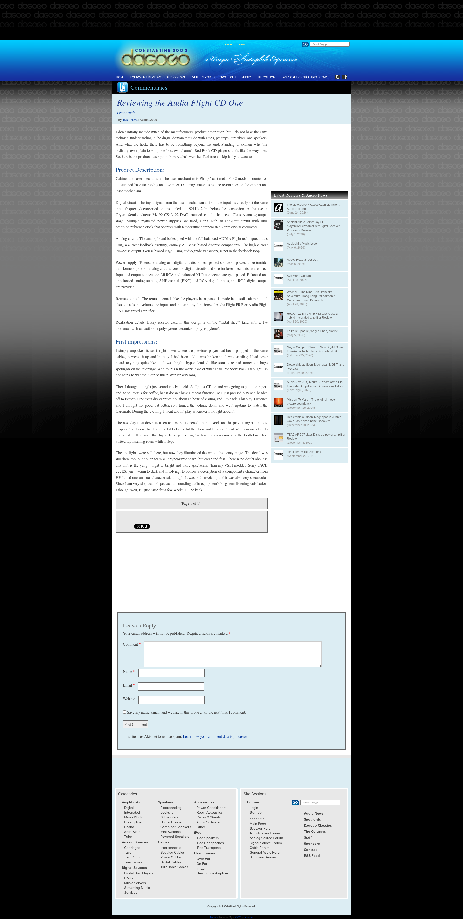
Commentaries (148, 87)
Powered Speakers (174, 836)
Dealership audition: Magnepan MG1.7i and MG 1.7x (315, 366)
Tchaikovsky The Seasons (304, 452)
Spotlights (312, 819)
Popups (214, 917)
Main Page (258, 823)
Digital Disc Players (138, 873)
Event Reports (202, 77)
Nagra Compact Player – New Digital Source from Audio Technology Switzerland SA (316, 349)
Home (120, 77)
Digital (129, 808)
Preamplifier (133, 822)
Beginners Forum (263, 857)
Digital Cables (170, 862)
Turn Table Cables (174, 867)
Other (201, 827)
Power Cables (171, 857)
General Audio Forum (266, 852)
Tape (128, 852)
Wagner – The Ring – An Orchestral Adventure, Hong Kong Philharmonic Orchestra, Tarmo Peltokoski (311, 296)
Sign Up (256, 812)
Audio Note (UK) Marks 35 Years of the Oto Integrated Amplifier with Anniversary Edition (315, 384)
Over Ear (203, 859)
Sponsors (312, 843)
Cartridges (132, 848)
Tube (128, 836)
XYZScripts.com (244, 917)
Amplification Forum (265, 833)
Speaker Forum (261, 828)
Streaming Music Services (137, 890)
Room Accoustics (210, 812)
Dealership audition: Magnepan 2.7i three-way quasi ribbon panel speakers (314, 419)
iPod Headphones (210, 843)
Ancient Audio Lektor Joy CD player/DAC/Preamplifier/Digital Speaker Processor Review (313, 226)
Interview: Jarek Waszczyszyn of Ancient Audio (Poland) (313, 207)
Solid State (132, 832)
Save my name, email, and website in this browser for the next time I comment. (186, 712)
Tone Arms (132, 857)
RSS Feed (312, 856)
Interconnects (170, 848)
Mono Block (133, 817)
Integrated (132, 812)
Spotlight (228, 77)
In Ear (201, 868)
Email (129, 685)
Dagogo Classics (318, 825)
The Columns (266, 77)
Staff (228, 44)
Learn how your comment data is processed (215, 736)
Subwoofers (169, 817)
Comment (132, 644)
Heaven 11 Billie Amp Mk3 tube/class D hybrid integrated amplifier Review (312, 316)
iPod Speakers (208, 838)
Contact (243, 44)
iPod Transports (209, 848)
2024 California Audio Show (305, 77)
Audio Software (208, 822)
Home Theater (171, 822)
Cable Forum (260, 848)
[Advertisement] (231, 20)
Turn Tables (133, 862)
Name (129, 671)
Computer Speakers (175, 827)
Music (246, 77)
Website (129, 698)
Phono (129, 827)
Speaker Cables (172, 852)
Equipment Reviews (145, 77)
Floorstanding (170, 808)
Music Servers (135, 883)
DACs (128, 878)
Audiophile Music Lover (302, 243)
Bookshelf (167, 812)
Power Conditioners (211, 808)
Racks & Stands (209, 817)
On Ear (202, 863)
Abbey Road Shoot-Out (302, 259)
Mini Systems (170, 832)
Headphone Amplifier (212, 873)
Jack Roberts (130, 120)
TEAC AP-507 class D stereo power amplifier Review (316, 436)
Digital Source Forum (266, 843)
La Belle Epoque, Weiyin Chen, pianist (312, 331)
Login (254, 808)
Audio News (175, 77)
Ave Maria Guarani (299, 276)
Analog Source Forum (266, 838)
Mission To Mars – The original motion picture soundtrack (312, 401)
